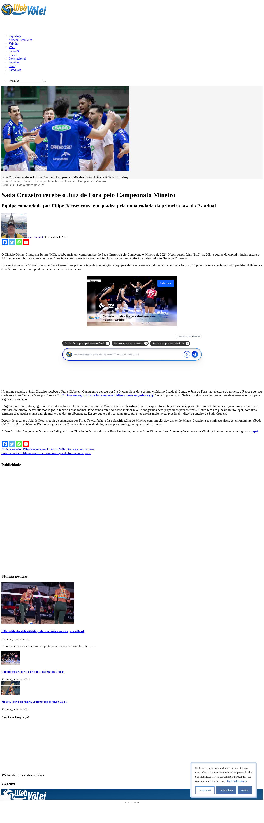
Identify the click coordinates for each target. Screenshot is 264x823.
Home (5, 181)
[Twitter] (12, 242)
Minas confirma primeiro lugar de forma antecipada (46, 453)
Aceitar (245, 790)
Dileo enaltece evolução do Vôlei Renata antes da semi (48, 449)
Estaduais (16, 181)
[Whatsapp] (19, 242)
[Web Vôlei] (23, 13)
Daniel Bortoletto (35, 237)
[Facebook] (5, 242)
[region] (223, 780)
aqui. (255, 431)
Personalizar (205, 790)
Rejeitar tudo (226, 790)
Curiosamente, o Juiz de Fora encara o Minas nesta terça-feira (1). (108, 395)
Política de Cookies (237, 781)
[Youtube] (26, 242)
